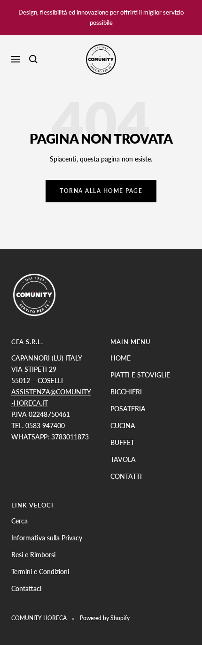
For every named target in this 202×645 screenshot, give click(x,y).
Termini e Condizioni (40, 572)
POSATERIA (128, 409)
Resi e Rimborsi (33, 555)
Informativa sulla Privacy (46, 538)
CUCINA (122, 426)
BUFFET (122, 442)
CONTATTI (126, 476)
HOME (120, 358)
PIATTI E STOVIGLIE (140, 375)
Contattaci (26, 588)
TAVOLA (123, 459)
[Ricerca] (33, 59)
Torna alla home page (101, 190)
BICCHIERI (126, 392)
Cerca (19, 521)
